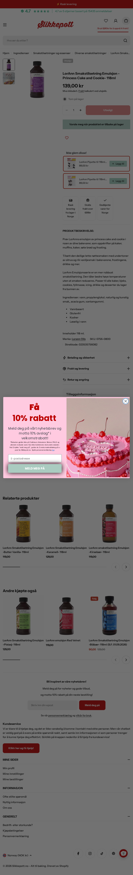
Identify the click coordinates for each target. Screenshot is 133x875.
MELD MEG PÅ (35, 468)
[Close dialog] (125, 401)
